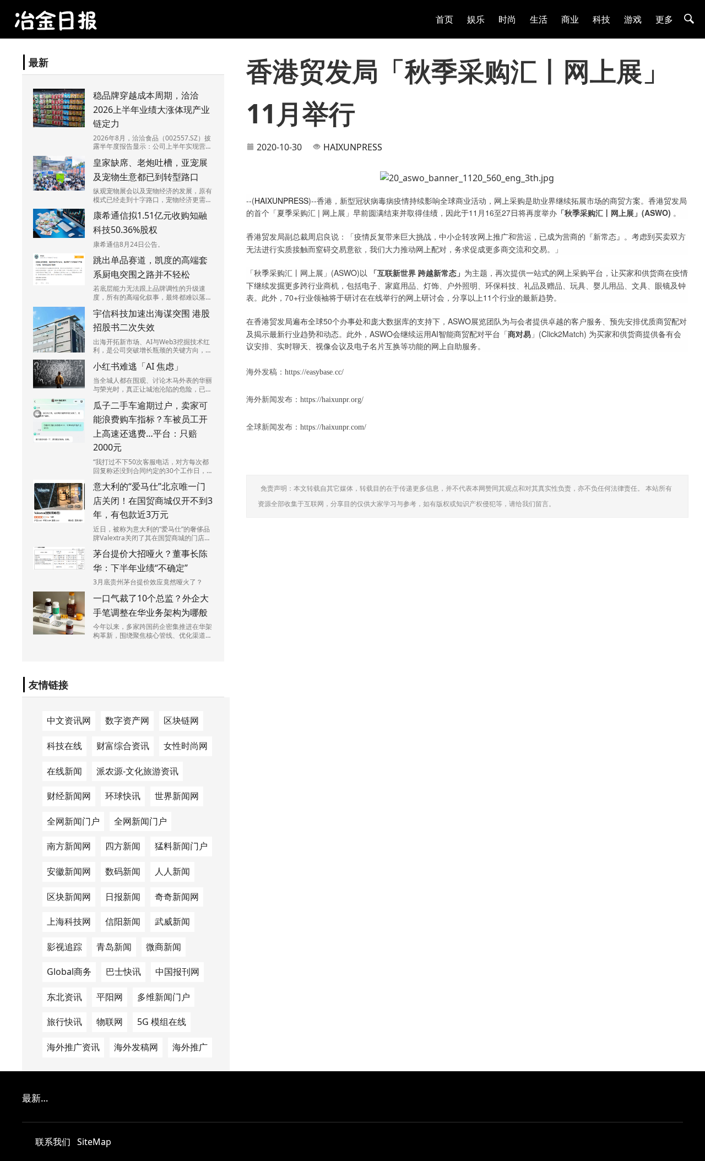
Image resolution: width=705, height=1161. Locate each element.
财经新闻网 (69, 796)
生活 (538, 19)
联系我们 (52, 1142)
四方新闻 (122, 846)
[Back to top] (690, 1146)
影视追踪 (64, 947)
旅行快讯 (64, 1022)
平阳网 (109, 997)
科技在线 (64, 746)
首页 (444, 19)
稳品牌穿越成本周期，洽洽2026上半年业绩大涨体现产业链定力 (151, 109)
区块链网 (181, 720)
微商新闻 (163, 947)
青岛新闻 (114, 947)
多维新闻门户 (163, 997)
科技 (601, 19)
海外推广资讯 (73, 1047)
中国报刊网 (177, 971)
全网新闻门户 (73, 821)
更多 (664, 19)
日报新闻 (122, 897)
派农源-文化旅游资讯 (137, 771)
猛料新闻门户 (181, 846)
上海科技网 (69, 921)
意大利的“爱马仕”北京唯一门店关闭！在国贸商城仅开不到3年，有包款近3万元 (153, 500)
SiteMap (94, 1142)
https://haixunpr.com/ (333, 427)
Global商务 (69, 971)
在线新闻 (64, 771)
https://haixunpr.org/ (332, 399)
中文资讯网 (69, 720)
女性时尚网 (186, 746)
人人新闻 (172, 871)
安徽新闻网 (69, 871)
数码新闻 (122, 871)
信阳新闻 (122, 921)
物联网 (109, 1022)
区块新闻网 (69, 897)
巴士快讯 (123, 971)
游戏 (633, 19)
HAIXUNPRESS (352, 147)
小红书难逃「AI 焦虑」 (138, 366)
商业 (570, 19)
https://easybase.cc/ (314, 372)
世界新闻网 (177, 796)
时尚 (507, 19)
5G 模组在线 (161, 1022)
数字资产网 (127, 720)
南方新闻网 (69, 846)
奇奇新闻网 (177, 897)
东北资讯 (64, 997)
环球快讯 (122, 796)
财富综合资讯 (122, 746)
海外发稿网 (136, 1047)
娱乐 (476, 19)
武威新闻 (172, 921)
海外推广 (190, 1047)
